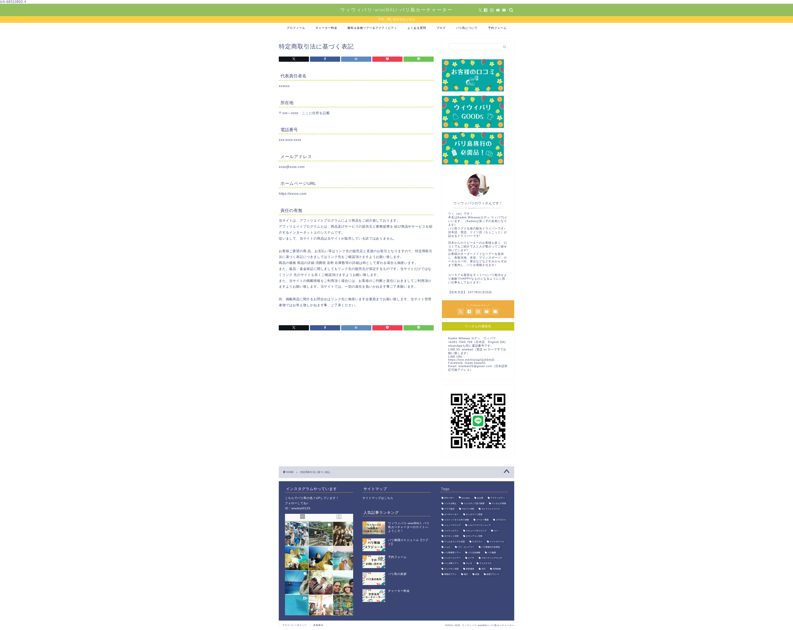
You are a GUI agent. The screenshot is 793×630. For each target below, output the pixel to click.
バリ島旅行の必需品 (490, 547)
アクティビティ (497, 498)
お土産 (480, 498)
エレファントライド (490, 509)
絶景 (477, 574)
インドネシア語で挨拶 (474, 503)
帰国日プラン (450, 574)
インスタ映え (450, 503)
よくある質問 (416, 28)
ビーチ (471, 558)
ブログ (441, 28)
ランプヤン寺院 (451, 569)
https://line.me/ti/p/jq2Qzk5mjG (471, 359)
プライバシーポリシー (294, 625)
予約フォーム (497, 28)
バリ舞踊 (492, 552)
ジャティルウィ (451, 531)
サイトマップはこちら (377, 498)
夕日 (483, 569)
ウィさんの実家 (499, 503)
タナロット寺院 (451, 536)
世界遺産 (470, 569)
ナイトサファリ (497, 541)
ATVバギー (449, 498)
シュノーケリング (452, 525)
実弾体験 (497, 569)
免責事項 (318, 625)
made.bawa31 (475, 362)
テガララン (477, 541)
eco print (466, 498)
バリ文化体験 (474, 552)
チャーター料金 (326, 28)
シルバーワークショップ (479, 525)
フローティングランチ (491, 558)
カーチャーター (451, 514)
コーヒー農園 (482, 520)
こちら (289, 498)
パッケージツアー (452, 558)
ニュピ (447, 547)
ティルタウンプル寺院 (454, 541)
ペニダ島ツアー (451, 563)
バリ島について (467, 28)
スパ (496, 531)
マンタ (469, 563)
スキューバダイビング (476, 531)
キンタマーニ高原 (474, 514)
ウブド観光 (449, 509)
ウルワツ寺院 (468, 509)
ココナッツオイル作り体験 (456, 520)
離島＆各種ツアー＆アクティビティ (372, 28)
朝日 (466, 574)
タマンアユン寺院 (474, 536)
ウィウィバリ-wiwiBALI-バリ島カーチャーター (396, 9)
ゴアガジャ (501, 520)
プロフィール (296, 28)
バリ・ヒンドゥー (466, 547)
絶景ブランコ (493, 574)
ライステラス (485, 563)
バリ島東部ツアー (452, 552)
